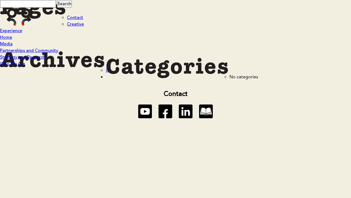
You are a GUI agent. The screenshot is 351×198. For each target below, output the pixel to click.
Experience (11, 31)
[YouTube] (145, 111)
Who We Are (12, 64)
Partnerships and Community (29, 50)
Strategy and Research (22, 57)
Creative (75, 24)
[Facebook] (165, 111)
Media (6, 44)
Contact (75, 17)
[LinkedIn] (186, 111)
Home (6, 37)
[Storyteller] (206, 111)
